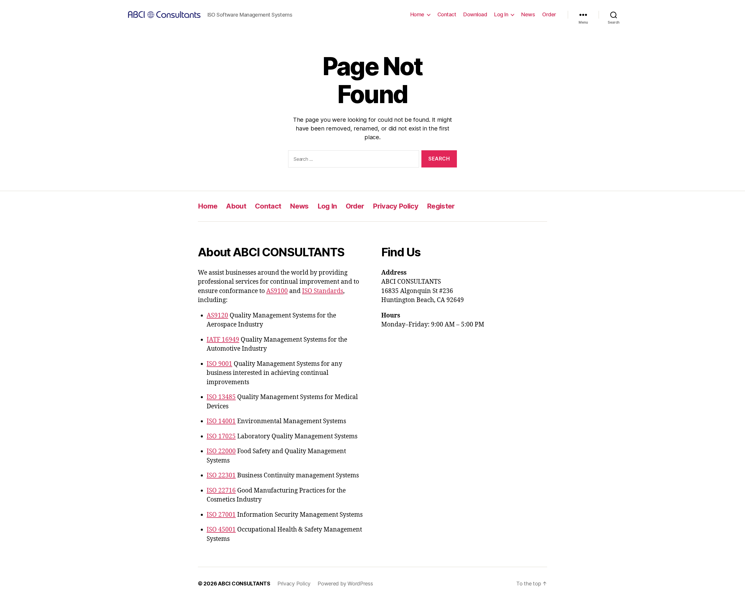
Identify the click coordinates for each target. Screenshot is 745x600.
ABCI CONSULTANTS (244, 583)
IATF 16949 (223, 340)
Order (549, 14)
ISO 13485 (221, 397)
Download (475, 14)
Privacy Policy (395, 206)
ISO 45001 (221, 530)
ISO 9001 (219, 364)
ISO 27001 (221, 515)
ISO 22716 (221, 491)
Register (441, 206)
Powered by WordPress (345, 583)
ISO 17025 (221, 436)
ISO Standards (322, 291)
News (528, 14)
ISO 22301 (221, 475)
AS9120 (217, 316)
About (236, 206)
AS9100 (277, 291)
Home (417, 14)
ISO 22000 (221, 451)
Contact (446, 14)
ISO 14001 (221, 421)
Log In (501, 14)
